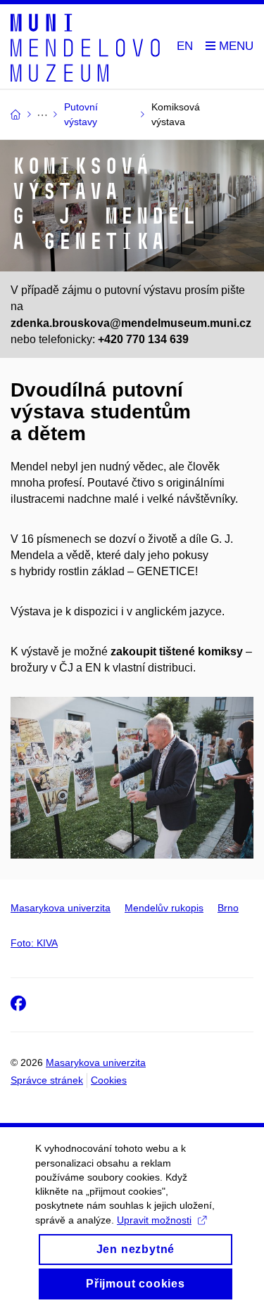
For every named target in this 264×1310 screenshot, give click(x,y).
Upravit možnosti (154, 1220)
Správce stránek (47, 1080)
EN (185, 46)
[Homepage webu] (85, 47)
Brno (228, 907)
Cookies (109, 1080)
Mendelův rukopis (164, 907)
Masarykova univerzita (61, 907)
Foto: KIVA (34, 943)
